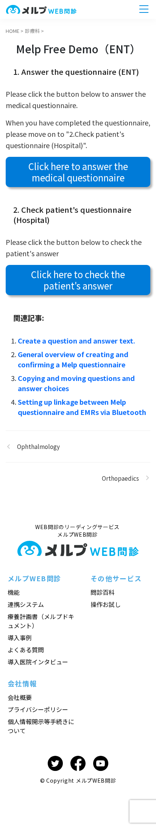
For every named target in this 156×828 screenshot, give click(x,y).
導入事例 (20, 637)
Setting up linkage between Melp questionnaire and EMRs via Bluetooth (82, 407)
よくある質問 (26, 649)
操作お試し (105, 604)
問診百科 (102, 592)
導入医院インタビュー (38, 661)
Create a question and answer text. (76, 340)
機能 (14, 592)
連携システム (26, 604)
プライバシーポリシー (38, 709)
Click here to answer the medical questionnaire (78, 171)
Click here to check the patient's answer (78, 280)
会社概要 (20, 697)
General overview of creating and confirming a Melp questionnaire (73, 359)
